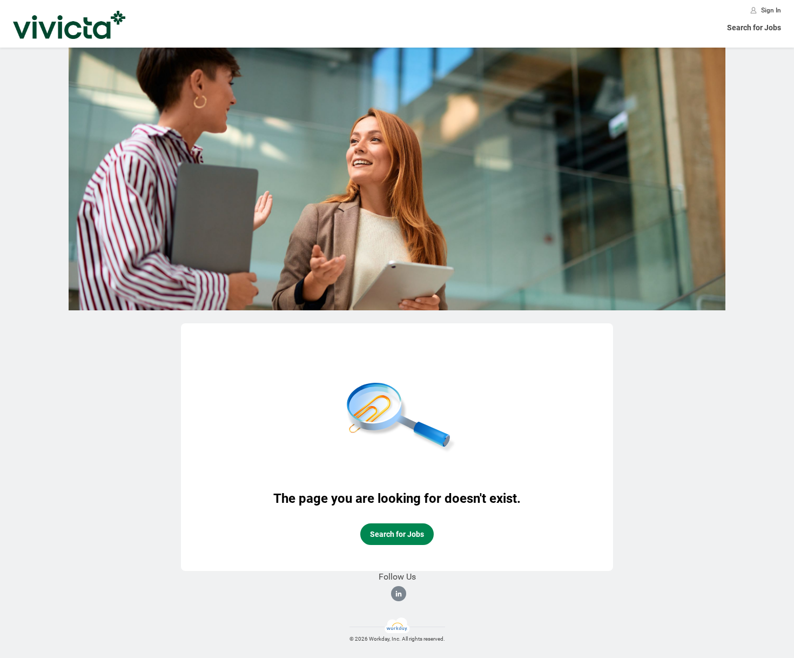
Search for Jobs (754, 27)
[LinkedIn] (398, 593)
